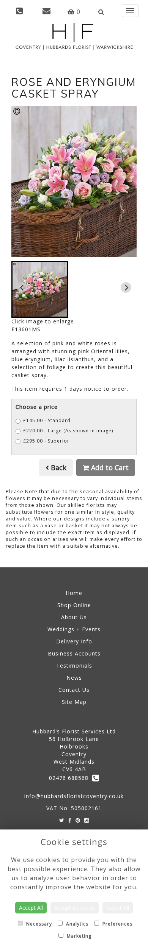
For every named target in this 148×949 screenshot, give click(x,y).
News (74, 677)
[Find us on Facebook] (70, 820)
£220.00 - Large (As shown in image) (68, 430)
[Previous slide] (22, 287)
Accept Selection (74, 907)
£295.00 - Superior (46, 441)
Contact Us (74, 689)
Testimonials (74, 665)
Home (74, 592)
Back (57, 467)
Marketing (78, 936)
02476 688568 (70, 777)
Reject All (117, 907)
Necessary (38, 924)
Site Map (74, 701)
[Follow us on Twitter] (62, 820)
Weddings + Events (74, 629)
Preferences (116, 924)
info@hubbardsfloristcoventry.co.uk (74, 796)
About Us (74, 617)
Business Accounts (74, 653)
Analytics (76, 924)
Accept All (31, 907)
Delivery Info (74, 641)
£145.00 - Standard (47, 420)
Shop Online (74, 605)
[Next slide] (126, 287)
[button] (39, 289)
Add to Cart (109, 467)
